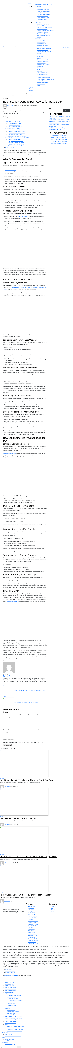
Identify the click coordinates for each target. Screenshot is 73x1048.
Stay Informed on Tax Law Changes (16, 144)
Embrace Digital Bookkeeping (15, 139)
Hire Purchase (40, 46)
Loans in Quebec (11, 1015)
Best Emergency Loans (10, 987)
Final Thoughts (10, 147)
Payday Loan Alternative (43, 32)
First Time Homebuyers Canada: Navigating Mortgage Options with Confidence (59, 141)
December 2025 (32, 919)
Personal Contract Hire (42, 50)
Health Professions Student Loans (45, 79)
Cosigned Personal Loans (43, 17)
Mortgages (30, 90)
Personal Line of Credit (42, 16)
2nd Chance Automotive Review (14, 1000)
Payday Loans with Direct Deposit (45, 30)
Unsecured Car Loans (42, 45)
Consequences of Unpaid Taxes (15, 126)
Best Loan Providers (9, 994)
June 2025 (31, 929)
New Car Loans (40, 40)
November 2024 (33, 940)
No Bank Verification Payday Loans (13, 1018)
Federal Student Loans (42, 72)
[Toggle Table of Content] (4, 120)
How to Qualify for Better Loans (14, 1031)
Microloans (40, 66)
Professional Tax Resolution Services (17, 133)
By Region (7, 1008)
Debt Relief (7, 1040)
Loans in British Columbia (13, 1011)
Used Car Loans (41, 42)
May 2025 (31, 930)
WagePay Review (11, 1006)
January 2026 (32, 917)
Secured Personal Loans (43, 9)
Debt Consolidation (9, 1039)
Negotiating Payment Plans (15, 130)
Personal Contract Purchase (44, 48)
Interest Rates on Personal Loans (15, 1029)
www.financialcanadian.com (11, 975)
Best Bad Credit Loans (10, 984)
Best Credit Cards (9, 1034)
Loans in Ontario (11, 1013)
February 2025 (32, 935)
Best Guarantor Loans (10, 992)
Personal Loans (38, 6)
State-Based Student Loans (43, 76)
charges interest (23, 216)
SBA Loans (39, 58)
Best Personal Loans (9, 982)
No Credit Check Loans (10, 1023)
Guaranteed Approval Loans (11, 1019)
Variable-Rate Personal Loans (44, 12)
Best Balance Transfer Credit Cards (13, 1036)
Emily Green (10, 105)
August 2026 (32, 906)
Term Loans (40, 56)
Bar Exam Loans (41, 84)
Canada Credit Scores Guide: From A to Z (59, 119)
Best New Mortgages (10, 1044)
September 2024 (33, 943)
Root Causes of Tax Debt (14, 125)
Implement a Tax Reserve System (16, 141)
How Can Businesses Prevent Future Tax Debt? (17, 138)
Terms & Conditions (10, 971)
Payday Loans (38, 22)
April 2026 (31, 913)
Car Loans (37, 38)
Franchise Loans (41, 68)
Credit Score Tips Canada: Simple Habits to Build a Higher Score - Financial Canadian (59, 137)
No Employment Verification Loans (13, 1016)
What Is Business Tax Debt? (13, 121)
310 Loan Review (11, 1002)
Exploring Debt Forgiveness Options (17, 131)
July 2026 (31, 908)
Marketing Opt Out (10, 972)
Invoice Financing (41, 63)
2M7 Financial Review (12, 998)
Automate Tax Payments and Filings (17, 145)
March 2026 (32, 914)
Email (5, 736)
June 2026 (31, 909)
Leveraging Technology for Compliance (17, 136)
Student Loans (38, 71)
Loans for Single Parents (10, 1021)
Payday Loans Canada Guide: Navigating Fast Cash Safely (25, 894)
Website (5, 739)
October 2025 (32, 922)
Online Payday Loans (42, 29)
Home (4, 96)
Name (5, 732)
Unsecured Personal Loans (43, 8)
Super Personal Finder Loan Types (43, 4)
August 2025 (32, 925)
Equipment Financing (42, 61)
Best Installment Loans (10, 989)
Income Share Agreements (43, 77)
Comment (6, 729)
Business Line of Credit (42, 59)
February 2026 (32, 916)
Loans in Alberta (11, 1010)
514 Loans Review (11, 1005)
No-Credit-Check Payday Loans (44, 27)
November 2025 (33, 921)
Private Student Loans (42, 74)
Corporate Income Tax (10, 170)
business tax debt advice (13, 601)
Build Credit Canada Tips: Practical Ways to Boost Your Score (27, 780)
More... (39, 21)
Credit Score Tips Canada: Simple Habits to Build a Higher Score (28, 856)
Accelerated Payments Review (14, 995)
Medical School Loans (42, 82)
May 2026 (31, 911)
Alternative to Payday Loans (44, 33)
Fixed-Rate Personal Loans (43, 11)
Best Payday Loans (9, 985)
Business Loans (38, 55)
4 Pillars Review (11, 1003)
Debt (29, 89)
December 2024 (32, 938)
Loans (29, 3)
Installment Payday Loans (43, 25)
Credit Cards (31, 87)
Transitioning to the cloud (9, 453)
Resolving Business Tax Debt (13, 128)
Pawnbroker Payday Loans (43, 35)
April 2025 (31, 932)
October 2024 (32, 942)
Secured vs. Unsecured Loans (14, 1027)
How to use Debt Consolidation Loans (16, 1026)
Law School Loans (41, 80)
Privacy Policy (8, 969)
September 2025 (33, 924)
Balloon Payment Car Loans (44, 51)
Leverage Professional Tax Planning (16, 142)
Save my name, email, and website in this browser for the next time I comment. (23, 742)
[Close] (26, 93)
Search (50, 108)
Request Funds (66, 47)
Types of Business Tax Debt (15, 123)
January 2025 (32, 937)
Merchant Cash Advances (43, 64)
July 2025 (31, 927)
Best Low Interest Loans (10, 990)
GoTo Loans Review (11, 997)
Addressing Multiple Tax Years (15, 134)
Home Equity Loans (42, 19)
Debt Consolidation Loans (43, 14)
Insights (10, 96)
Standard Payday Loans (43, 24)
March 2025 (32, 934)
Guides (6, 1024)
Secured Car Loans (41, 43)
